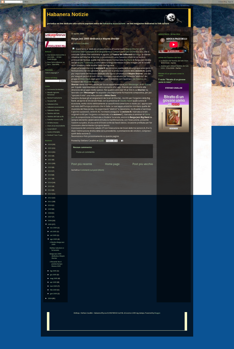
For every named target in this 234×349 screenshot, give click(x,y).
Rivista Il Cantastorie (54, 98)
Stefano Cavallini (81, 43)
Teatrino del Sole (53, 113)
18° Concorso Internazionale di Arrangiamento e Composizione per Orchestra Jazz (107, 50)
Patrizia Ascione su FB (55, 120)
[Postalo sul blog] (109, 141)
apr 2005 (53, 282)
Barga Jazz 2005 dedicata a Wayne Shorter (57, 256)
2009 (50, 209)
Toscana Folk (51, 101)
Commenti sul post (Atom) (92, 170)
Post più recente (81, 164)
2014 (50, 190)
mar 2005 (54, 286)
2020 (50, 167)
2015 (50, 186)
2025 (50, 148)
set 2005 (53, 235)
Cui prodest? (52, 129)
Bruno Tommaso (85, 62)
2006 (50, 221)
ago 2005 (54, 239)
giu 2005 (53, 275)
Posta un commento (85, 152)
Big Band (128, 60)
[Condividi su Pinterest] (116, 141)
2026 (50, 144)
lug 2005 (53, 271)
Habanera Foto (52, 104)
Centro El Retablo (53, 132)
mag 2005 (54, 278)
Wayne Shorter (132, 49)
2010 (50, 205)
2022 (50, 160)
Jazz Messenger (131, 84)
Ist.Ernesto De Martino (55, 90)
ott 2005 (53, 232)
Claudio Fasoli (126, 100)
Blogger (157, 313)
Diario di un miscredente (56, 126)
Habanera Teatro (53, 110)
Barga (138, 54)
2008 (50, 213)
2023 (50, 156)
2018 (50, 175)
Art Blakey (146, 84)
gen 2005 (54, 294)
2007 (50, 217)
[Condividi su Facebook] (114, 141)
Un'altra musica (52, 123)
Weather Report (91, 81)
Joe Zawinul (138, 79)
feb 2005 (53, 290)
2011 (50, 202)
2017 (50, 179)
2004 (50, 298)
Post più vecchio (142, 164)
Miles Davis (85, 79)
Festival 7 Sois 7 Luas (54, 135)
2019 (50, 171)
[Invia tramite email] (107, 141)
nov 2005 (53, 228)
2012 (50, 198)
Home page (112, 164)
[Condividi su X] (112, 141)
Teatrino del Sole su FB (55, 117)
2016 (50, 183)
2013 (50, 194)
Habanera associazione (114, 23)
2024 (50, 152)
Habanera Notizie (67, 14)
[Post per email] (121, 140)
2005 (50, 224)
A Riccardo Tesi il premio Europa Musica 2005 (56, 264)
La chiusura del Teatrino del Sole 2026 (174, 61)
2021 (50, 163)
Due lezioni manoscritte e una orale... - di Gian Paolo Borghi (56, 57)
